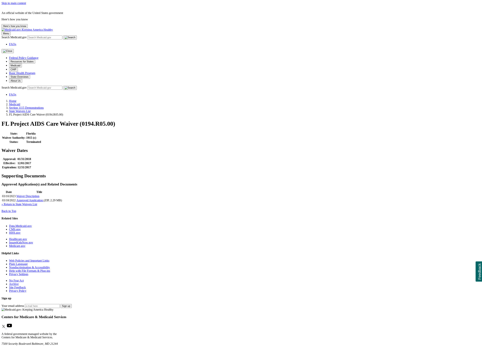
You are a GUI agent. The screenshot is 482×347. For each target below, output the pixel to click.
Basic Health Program (22, 73)
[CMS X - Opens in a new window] (4, 327)
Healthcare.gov (18, 239)
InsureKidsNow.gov (21, 242)
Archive (14, 284)
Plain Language (18, 264)
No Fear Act (16, 280)
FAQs (12, 44)
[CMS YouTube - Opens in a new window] (9, 327)
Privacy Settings (18, 274)
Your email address (13, 305)
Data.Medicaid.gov (20, 226)
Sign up (66, 306)
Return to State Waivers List (19, 204)
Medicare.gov (17, 245)
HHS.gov (15, 232)
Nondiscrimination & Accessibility (29, 267)
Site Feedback (17, 287)
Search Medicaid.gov (14, 37)
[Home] (27, 29)
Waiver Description (27, 196)
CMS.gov (15, 229)
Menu (6, 33)
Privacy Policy (17, 290)
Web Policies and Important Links (29, 260)
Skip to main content (14, 3)
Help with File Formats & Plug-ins (29, 270)
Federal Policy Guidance (23, 57)
